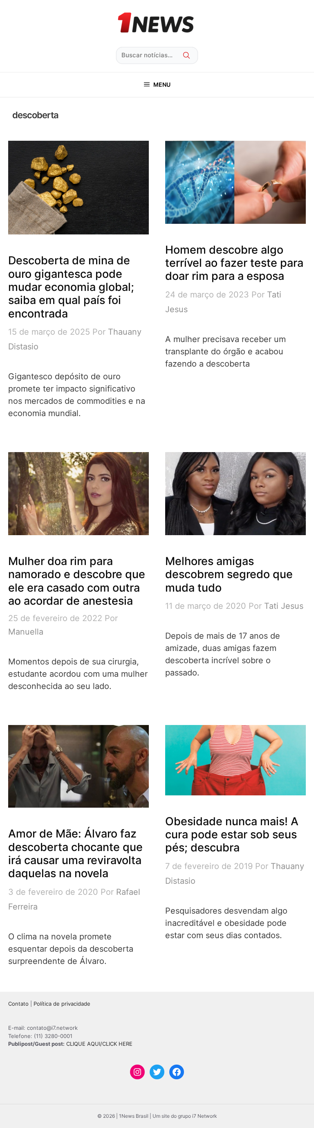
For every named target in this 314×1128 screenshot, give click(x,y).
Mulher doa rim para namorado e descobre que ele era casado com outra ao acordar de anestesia (76, 581)
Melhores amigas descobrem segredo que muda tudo (229, 574)
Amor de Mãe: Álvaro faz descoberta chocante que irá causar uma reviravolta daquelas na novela (75, 853)
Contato (18, 1003)
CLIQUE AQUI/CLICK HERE (99, 1043)
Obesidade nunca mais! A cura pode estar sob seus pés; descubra (231, 835)
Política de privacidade (62, 1003)
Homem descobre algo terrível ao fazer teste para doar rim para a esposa (234, 263)
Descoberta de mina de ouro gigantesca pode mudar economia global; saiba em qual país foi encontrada (71, 287)
